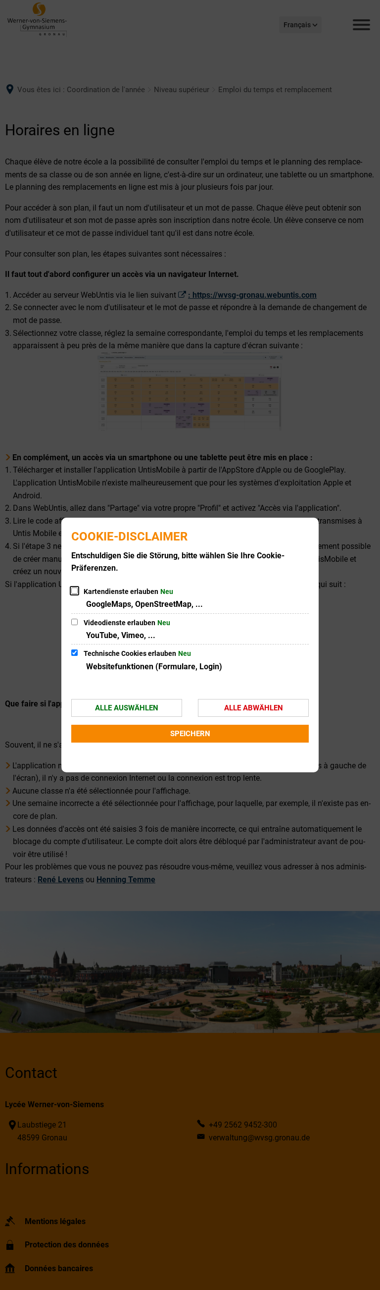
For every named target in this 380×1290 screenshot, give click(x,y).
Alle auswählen (126, 707)
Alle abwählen (253, 707)
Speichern (190, 733)
